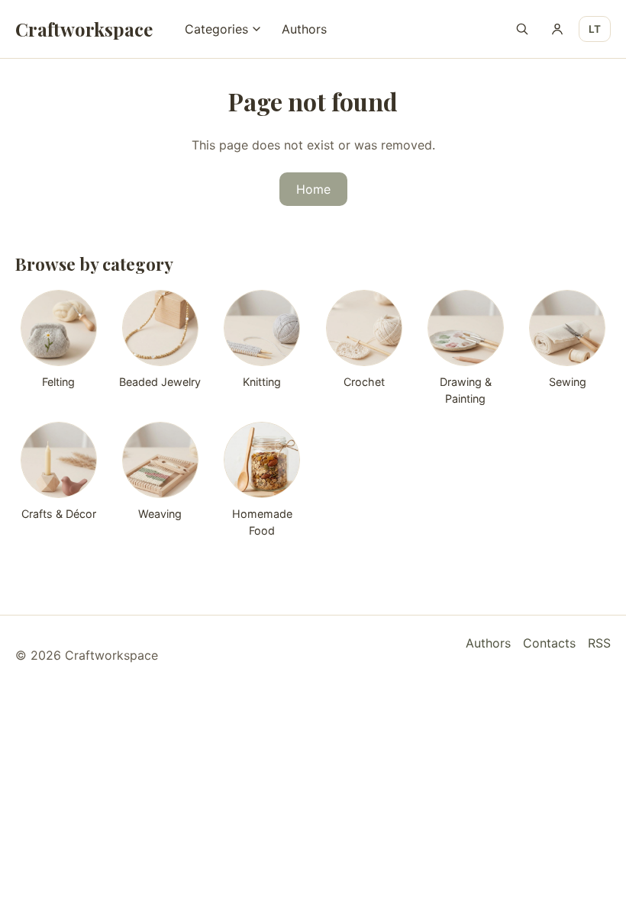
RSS (599, 643)
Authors (304, 29)
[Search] (522, 29)
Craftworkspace (84, 29)
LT (595, 29)
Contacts (549, 643)
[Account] (557, 29)
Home (313, 189)
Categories (216, 29)
